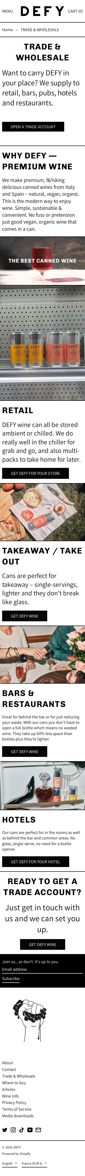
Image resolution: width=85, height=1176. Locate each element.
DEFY (17, 1147)
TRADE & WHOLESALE (40, 29)
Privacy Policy (14, 1102)
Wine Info (10, 1096)
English (7, 1163)
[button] (75, 11)
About (7, 1062)
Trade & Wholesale (18, 1076)
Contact (9, 1069)
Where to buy (14, 1082)
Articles (8, 1089)
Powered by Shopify (16, 1153)
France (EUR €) (32, 1163)
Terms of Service (16, 1109)
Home (7, 29)
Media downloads (18, 1115)
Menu (7, 11)
